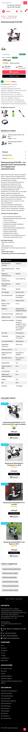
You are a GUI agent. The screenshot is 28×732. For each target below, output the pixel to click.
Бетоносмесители (6, 718)
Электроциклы (5, 708)
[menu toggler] (17, 11)
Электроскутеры (6, 698)
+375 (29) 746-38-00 (15, 7)
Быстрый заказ (14, 434)
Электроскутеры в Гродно (10, 573)
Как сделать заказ (6, 668)
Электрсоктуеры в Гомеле (10, 590)
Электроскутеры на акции (10, 581)
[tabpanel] (14, 276)
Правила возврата (6, 676)
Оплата (3, 673)
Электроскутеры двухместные (11, 569)
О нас (7, 599)
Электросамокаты (6, 703)
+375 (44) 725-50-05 (15, 5)
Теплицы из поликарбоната (9, 691)
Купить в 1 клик (14, 76)
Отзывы (3, 655)
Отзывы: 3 (13, 81)
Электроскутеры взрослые (10, 586)
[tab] (14, 158)
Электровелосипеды (7, 696)
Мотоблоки (4, 713)
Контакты (12, 599)
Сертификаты (5, 658)
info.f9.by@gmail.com (13, 638)
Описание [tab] (5, 152)
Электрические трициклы (8, 701)
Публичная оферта (6, 678)
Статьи (3, 653)
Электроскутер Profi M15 (15, 141)
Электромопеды (5, 706)
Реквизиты (4, 650)
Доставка (19, 599)
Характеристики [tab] (7, 155)
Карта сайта (4, 660)
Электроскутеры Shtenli (9, 577)
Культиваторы (5, 716)
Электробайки (5, 711)
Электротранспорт (6, 693)
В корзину (15, 438)
